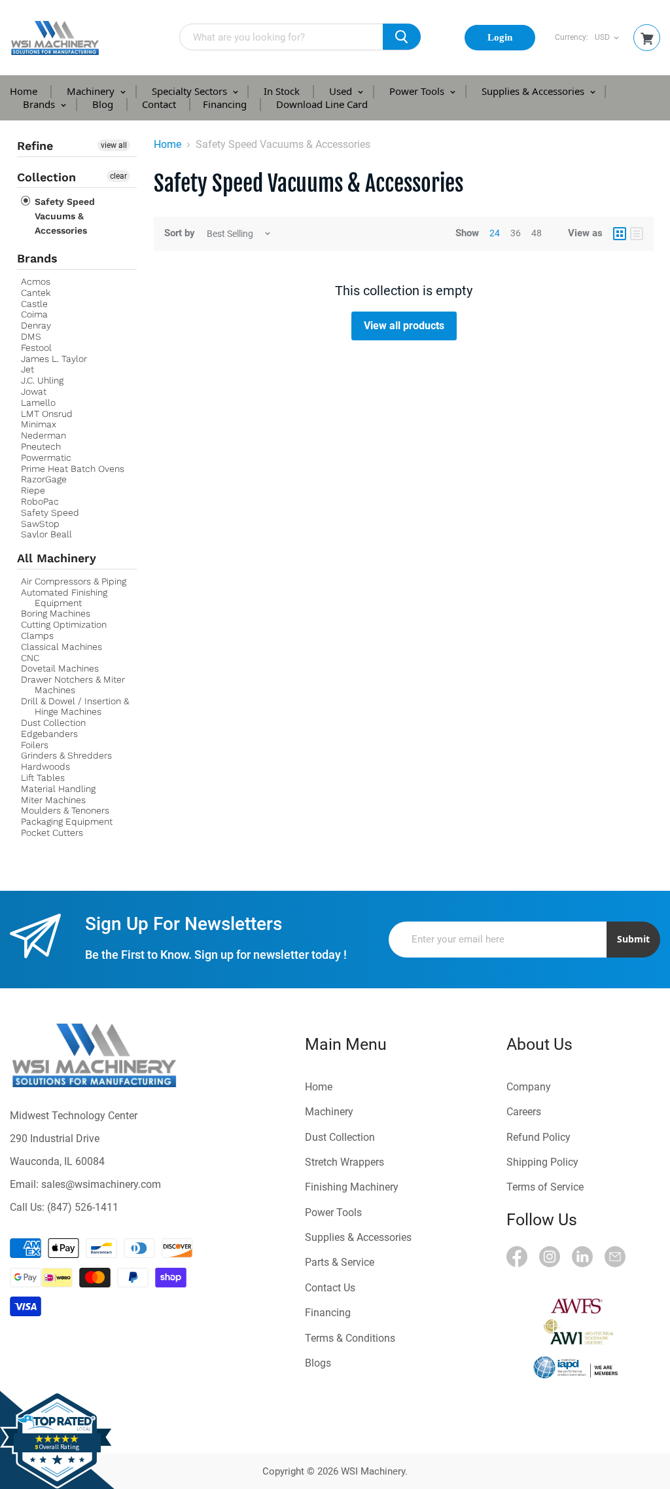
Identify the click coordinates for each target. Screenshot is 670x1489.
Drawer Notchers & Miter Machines (73, 684)
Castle (34, 303)
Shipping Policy (542, 1162)
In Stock (282, 91)
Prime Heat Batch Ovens (72, 468)
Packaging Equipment (67, 821)
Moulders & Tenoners (65, 810)
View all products (404, 325)
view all (114, 145)
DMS (31, 336)
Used (342, 91)
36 (515, 233)
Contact (159, 104)
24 (494, 233)
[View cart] (647, 39)
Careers (523, 1111)
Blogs (318, 1363)
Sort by (179, 233)
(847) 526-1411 (82, 1207)
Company (528, 1087)
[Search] (402, 37)
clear (118, 176)
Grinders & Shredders (66, 755)
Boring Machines (55, 613)
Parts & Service (339, 1262)
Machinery (92, 91)
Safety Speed (50, 512)
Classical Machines (61, 646)
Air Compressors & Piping (73, 581)
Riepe (33, 490)
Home (23, 91)
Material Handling (58, 788)
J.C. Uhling (42, 380)
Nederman (43, 435)
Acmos (35, 281)
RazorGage (44, 479)
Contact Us (330, 1288)
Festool (36, 347)
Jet (27, 369)
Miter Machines (53, 800)
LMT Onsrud (47, 413)
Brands (40, 104)
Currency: (571, 37)
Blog (102, 104)
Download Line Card (322, 104)
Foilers (34, 745)
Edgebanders (49, 733)
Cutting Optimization (64, 624)
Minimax (38, 424)
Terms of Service (545, 1187)
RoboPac (40, 501)
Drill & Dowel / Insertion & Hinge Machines (75, 706)
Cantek (35, 292)
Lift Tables (43, 777)
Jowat (33, 391)
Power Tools (418, 91)
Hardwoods (45, 766)
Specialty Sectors (191, 91)
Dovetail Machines (60, 668)
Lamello (38, 402)
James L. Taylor (54, 358)
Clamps (37, 635)
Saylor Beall (46, 534)
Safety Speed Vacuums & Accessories (63, 216)
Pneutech (41, 446)
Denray (36, 325)
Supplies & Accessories (534, 91)
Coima (34, 314)
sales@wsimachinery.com (101, 1184)
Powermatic (46, 457)
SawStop (40, 523)
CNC (30, 658)
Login (499, 37)
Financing (225, 104)
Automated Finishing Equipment (64, 597)
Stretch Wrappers (344, 1162)
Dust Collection (53, 722)
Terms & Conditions (350, 1338)
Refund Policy (538, 1137)
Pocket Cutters (52, 832)
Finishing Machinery (351, 1187)
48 (536, 233)
